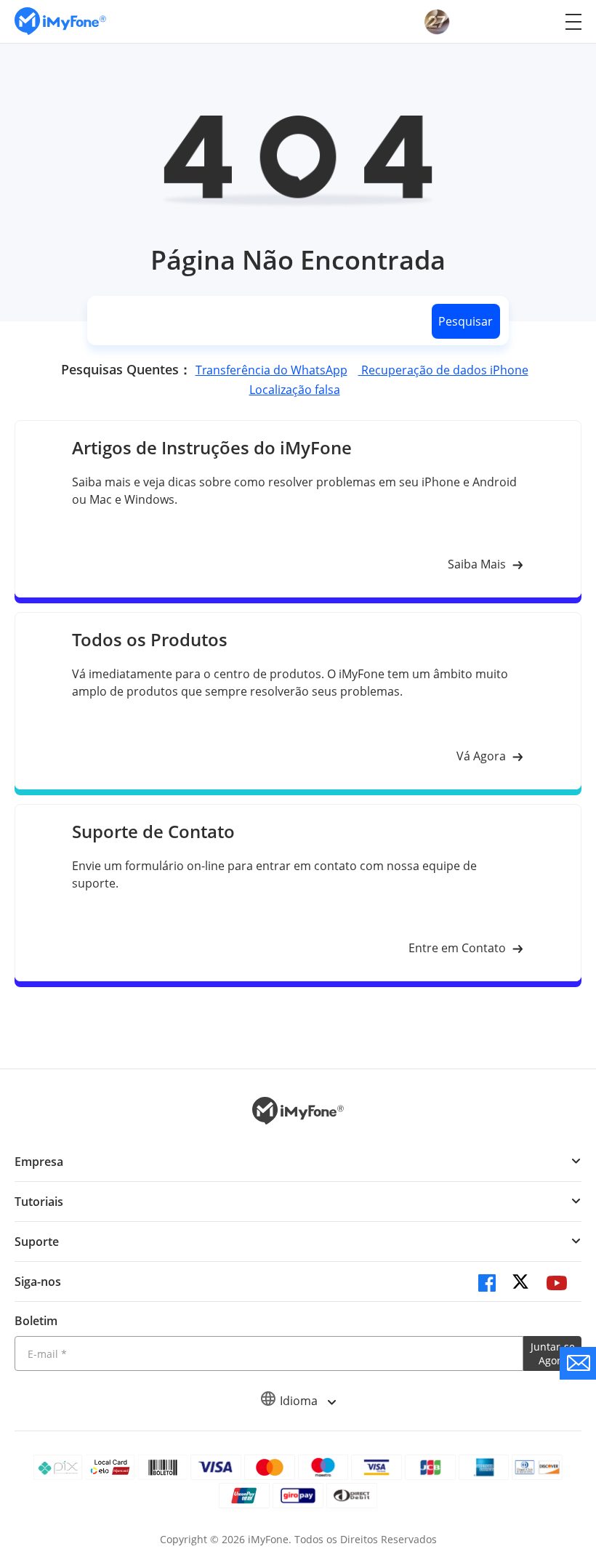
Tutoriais (39, 1202)
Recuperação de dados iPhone (443, 370)
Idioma (300, 1401)
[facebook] (487, 1283)
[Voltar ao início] (570, 1423)
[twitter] (522, 1283)
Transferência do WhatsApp (271, 370)
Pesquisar (465, 321)
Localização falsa (294, 390)
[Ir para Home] (60, 21)
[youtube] (557, 1283)
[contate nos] (578, 1363)
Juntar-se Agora (553, 1353)
